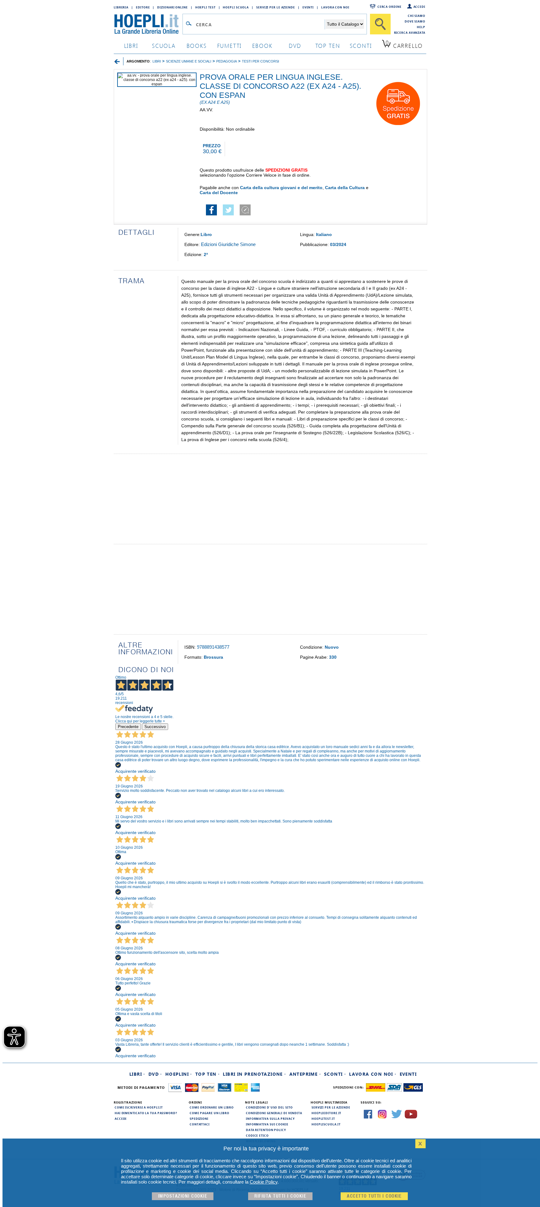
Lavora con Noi (335, 7)
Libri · (137, 1074)
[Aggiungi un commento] (245, 213)
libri (131, 45)
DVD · (155, 1074)
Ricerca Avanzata (409, 32)
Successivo (155, 726)
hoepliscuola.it (326, 1124)
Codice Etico (257, 1135)
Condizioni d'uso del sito (269, 1107)
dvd (295, 45)
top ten (327, 45)
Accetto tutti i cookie (374, 1196)
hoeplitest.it (323, 1118)
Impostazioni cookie (183, 1196)
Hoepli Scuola (236, 7)
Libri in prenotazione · (254, 1074)
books (197, 45)
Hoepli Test (205, 7)
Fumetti (229, 45)
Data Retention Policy (266, 1130)
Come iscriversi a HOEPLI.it (139, 1107)
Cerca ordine (390, 6)
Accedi (419, 6)
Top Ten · (207, 1074)
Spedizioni (199, 1118)
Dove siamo (415, 21)
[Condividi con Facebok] (211, 213)
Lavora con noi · (372, 1074)
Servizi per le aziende (275, 7)
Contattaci (200, 1124)
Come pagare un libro (209, 1113)
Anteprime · (305, 1074)
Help (421, 27)
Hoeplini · (178, 1074)
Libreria (121, 7)
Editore (143, 7)
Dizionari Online (172, 7)
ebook (262, 45)
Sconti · (335, 1074)
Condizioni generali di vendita (274, 1113)
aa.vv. (206, 109)
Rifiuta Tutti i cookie (280, 1196)
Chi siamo (416, 16)
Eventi (308, 7)
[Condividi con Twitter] (228, 213)
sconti (361, 45)
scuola (164, 45)
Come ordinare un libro (212, 1107)
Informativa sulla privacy (270, 1118)
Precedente (128, 726)
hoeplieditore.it (326, 1113)
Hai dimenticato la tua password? (146, 1113)
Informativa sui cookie (267, 1124)
